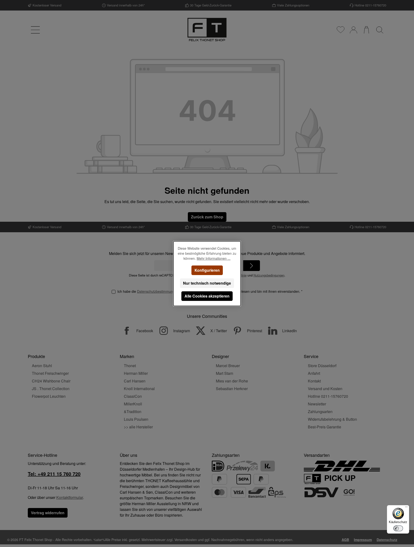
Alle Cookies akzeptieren (207, 296)
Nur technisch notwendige (207, 283)
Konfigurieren (207, 270)
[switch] (398, 528)
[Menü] (406, 508)
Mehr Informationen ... (213, 258)
